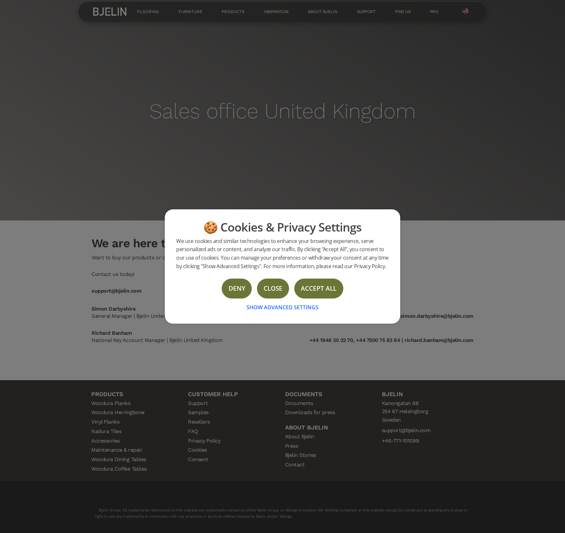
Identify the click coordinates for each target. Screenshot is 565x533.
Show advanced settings (282, 307)
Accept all (318, 288)
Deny (237, 288)
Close (273, 288)
